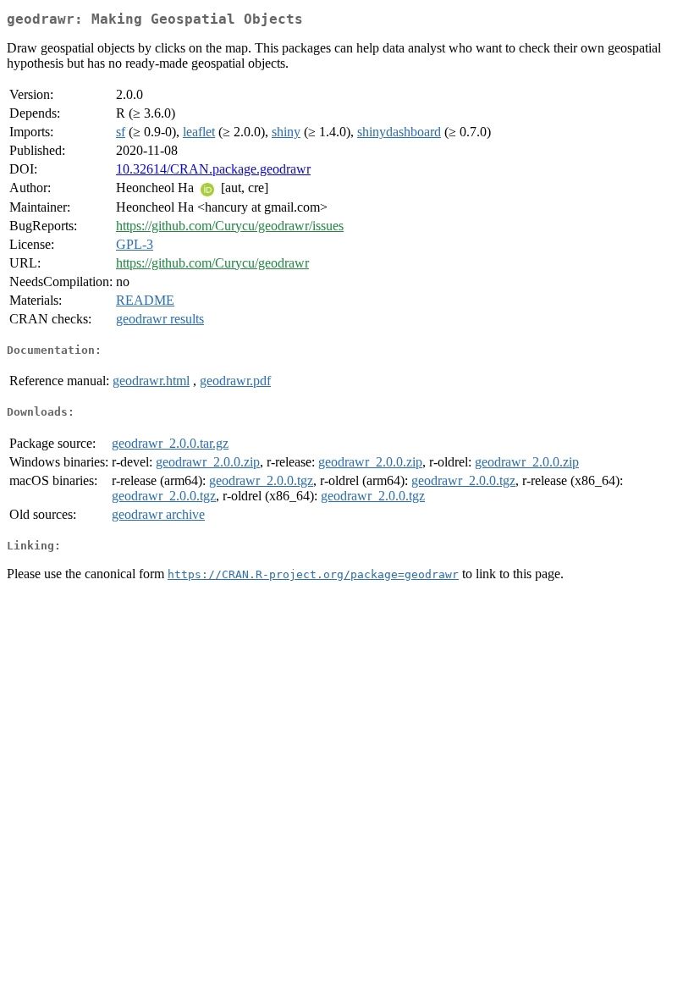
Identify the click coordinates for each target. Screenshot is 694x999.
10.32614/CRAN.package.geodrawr (213, 169)
